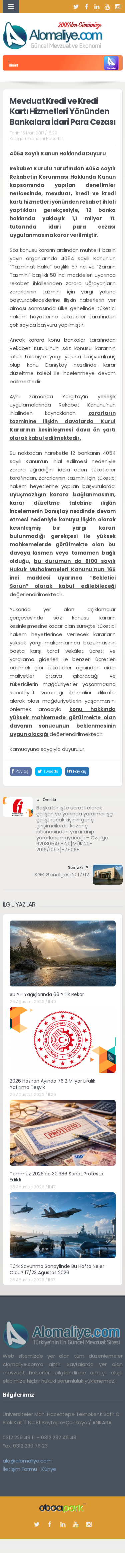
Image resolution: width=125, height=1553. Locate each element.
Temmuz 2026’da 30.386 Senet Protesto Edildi (56, 1176)
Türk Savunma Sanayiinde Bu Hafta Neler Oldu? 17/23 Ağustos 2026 (57, 1269)
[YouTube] (107, 7)
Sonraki (75, 867)
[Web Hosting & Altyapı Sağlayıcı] (62, 1507)
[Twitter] (76, 7)
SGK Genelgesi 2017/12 (61, 874)
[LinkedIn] (97, 7)
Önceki (49, 799)
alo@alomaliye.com (27, 1460)
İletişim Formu (20, 1469)
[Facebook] (87, 7)
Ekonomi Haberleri (46, 138)
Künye (48, 1469)
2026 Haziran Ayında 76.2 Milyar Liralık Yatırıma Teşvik (52, 1084)
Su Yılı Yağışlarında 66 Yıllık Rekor (47, 994)
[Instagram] (118, 7)
